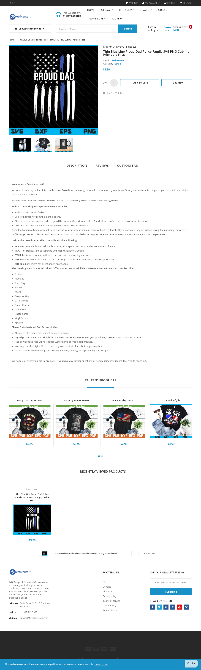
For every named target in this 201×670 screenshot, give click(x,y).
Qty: (105, 82)
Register (155, 30)
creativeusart (117, 60)
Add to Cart (140, 82)
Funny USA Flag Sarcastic (30, 400)
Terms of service (111, 600)
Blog (105, 581)
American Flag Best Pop (124, 400)
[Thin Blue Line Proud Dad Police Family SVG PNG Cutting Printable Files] (22, 144)
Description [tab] (76, 165)
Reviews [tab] (102, 165)
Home (11, 39)
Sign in (152, 26)
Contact (107, 586)
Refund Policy (110, 610)
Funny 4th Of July (171, 400)
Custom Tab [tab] (127, 165)
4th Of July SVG (116, 46)
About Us (107, 591)
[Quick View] (42, 423)
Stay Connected (161, 601)
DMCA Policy (109, 605)
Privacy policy (110, 596)
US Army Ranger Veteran (77, 400)
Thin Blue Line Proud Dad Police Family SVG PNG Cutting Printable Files (32, 497)
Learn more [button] (101, 664)
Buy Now (177, 82)
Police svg (131, 46)
